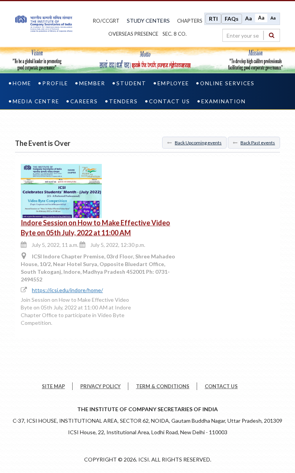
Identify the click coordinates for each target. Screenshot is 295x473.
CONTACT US (221, 386)
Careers (84, 101)
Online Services (227, 83)
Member (92, 83)
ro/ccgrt (106, 21)
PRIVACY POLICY (100, 386)
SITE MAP (53, 386)
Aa (248, 18)
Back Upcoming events (198, 143)
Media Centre (36, 101)
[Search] (271, 35)
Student (131, 83)
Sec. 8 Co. (174, 34)
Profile (55, 83)
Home (22, 83)
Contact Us (169, 101)
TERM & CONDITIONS (162, 386)
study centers (148, 20)
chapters (189, 21)
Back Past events (257, 143)
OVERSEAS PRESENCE (133, 34)
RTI (213, 18)
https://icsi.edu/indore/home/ (67, 290)
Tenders (123, 101)
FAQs (232, 18)
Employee (173, 83)
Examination (223, 101)
